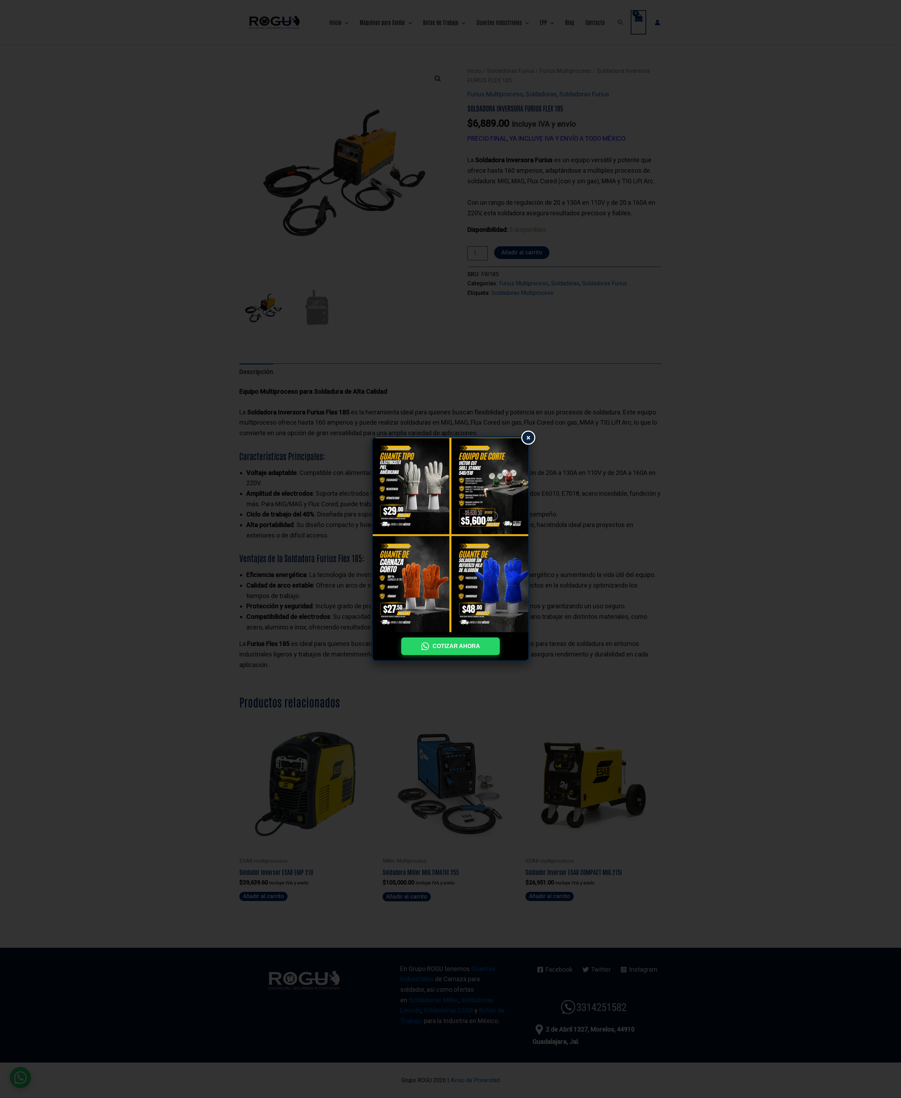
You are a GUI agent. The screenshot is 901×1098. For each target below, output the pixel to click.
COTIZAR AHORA (456, 646)
